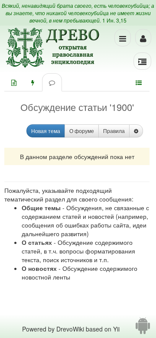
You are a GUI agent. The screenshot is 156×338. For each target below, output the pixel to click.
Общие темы (41, 207)
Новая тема (45, 130)
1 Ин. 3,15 (114, 20)
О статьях (37, 242)
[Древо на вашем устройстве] (143, 329)
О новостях (39, 268)
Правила (114, 130)
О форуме (81, 130)
